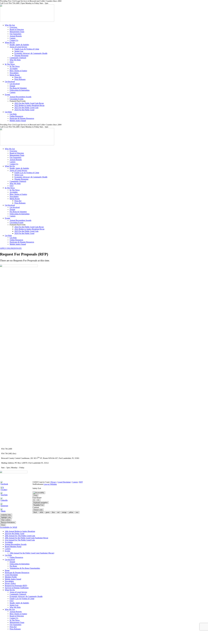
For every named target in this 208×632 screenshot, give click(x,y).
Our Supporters (15, 34)
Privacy (53, 482)
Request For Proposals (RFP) (16, 586)
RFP (81, 482)
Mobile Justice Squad (18, 121)
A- (34, 500)
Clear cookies (5, 520)
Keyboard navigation (40, 502)
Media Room (15, 75)
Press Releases (20, 79)
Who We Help (15, 60)
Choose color (38, 510)
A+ (38, 500)
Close (35, 495)
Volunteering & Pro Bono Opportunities (25, 568)
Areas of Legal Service (18, 47)
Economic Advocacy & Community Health (30, 53)
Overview (13, 27)
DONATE (18, 248)
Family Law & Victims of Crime (26, 49)
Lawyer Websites (50, 484)
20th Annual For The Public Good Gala (20, 536)
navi (77, 512)
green (47, 512)
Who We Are (10, 25)
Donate (12, 86)
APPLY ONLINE (7, 248)
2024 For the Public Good (24, 110)
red (58, 512)
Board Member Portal (13, 546)
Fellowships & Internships (19, 90)
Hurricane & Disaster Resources (22, 118)
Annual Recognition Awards (20, 97)
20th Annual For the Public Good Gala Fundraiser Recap (26, 538)
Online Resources (16, 116)
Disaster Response (21, 55)
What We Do (10, 42)
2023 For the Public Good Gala (26, 108)
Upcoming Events (16, 99)
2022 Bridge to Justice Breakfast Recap (29, 105)
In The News (10, 64)
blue (53, 512)
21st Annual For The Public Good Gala (20, 540)
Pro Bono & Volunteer (18, 88)
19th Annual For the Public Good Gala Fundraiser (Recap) (32, 553)
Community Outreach (18, 58)
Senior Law (18, 51)
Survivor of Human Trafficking (17, 588)
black (35, 512)
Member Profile (11, 577)
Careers (12, 38)
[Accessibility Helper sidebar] (38, 492)
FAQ (11, 62)
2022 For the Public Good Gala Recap (29, 103)
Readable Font (38, 505)
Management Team (17, 32)
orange (64, 512)
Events (7, 95)
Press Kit (17, 77)
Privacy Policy (10, 583)
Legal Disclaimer (64, 482)
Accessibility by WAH (8, 527)
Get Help (8, 112)
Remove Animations (8, 522)
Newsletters (14, 73)
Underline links (6, 515)
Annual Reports (16, 36)
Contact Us (14, 40)
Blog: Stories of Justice (18, 71)
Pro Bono (13, 566)
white (41, 512)
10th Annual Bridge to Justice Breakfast (20, 531)
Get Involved (10, 81)
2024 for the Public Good (14, 533)
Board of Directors (17, 29)
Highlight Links (6, 517)
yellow (71, 512)
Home (7, 570)
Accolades (14, 68)
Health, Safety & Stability (19, 45)
